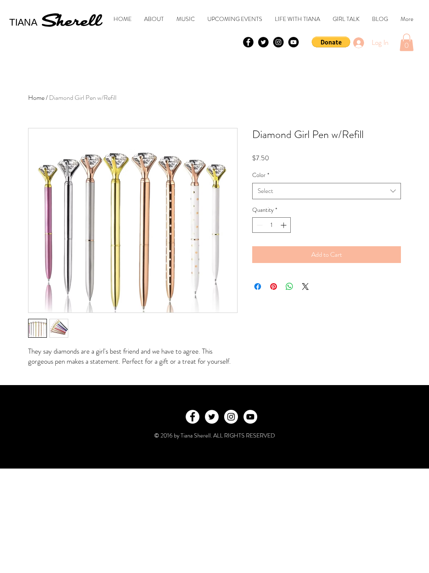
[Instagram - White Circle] (231, 417)
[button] (331, 41)
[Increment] (284, 225)
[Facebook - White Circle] (192, 417)
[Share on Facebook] (258, 286)
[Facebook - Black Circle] (248, 42)
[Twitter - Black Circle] (263, 42)
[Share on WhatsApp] (289, 286)
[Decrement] (258, 225)
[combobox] (326, 191)
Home (36, 97)
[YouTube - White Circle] (250, 417)
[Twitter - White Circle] (212, 417)
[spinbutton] (271, 225)
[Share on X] (305, 286)
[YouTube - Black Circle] (293, 42)
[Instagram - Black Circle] (278, 42)
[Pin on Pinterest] (274, 286)
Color (260, 175)
